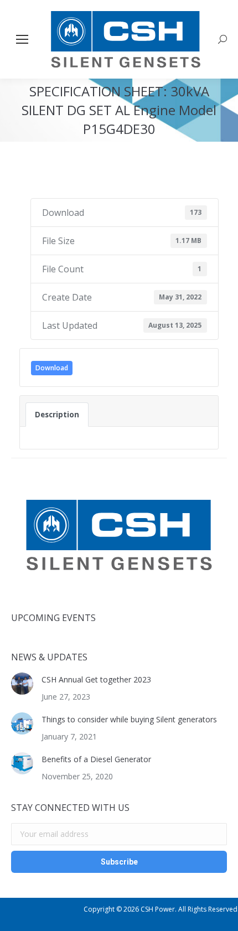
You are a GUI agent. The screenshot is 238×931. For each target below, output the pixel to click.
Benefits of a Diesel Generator (96, 759)
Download (51, 368)
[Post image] (22, 684)
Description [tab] (57, 415)
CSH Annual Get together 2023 (96, 679)
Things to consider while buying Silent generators (129, 719)
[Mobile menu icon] (22, 39)
